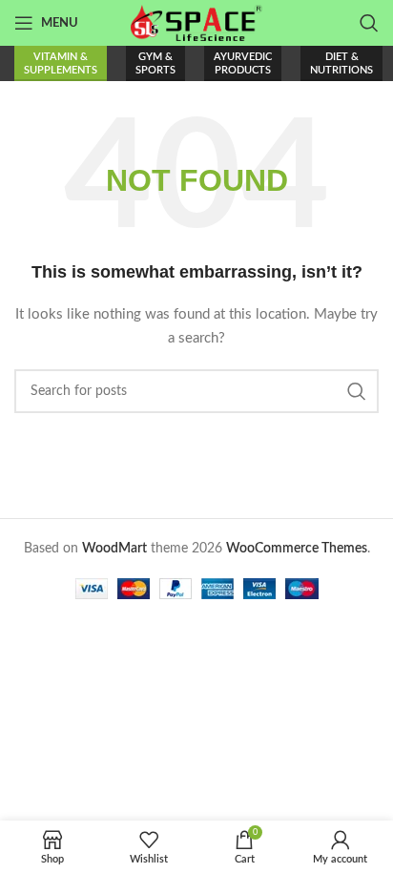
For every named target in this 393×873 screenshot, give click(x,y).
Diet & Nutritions (341, 63)
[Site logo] (196, 23)
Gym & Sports (155, 63)
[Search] (369, 23)
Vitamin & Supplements (60, 63)
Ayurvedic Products (243, 63)
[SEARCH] (357, 391)
